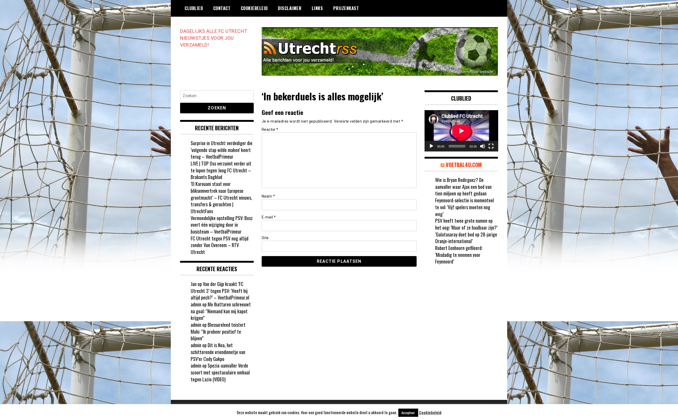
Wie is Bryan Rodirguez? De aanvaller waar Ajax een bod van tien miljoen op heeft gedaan (463, 186)
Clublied (194, 8)
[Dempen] (482, 146)
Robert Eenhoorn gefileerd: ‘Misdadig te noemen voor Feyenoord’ (458, 254)
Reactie (270, 129)
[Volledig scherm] (491, 146)
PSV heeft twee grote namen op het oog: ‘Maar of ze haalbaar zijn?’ (466, 224)
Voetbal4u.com (464, 165)
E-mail (269, 217)
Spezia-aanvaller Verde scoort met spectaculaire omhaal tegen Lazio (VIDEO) (220, 372)
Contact (222, 8)
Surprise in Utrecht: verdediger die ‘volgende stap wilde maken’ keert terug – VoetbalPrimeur (221, 150)
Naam (268, 196)
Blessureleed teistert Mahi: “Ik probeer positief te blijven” (218, 331)
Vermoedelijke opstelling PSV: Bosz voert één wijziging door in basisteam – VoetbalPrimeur (222, 225)
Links (317, 8)
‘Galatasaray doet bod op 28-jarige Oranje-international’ (466, 238)
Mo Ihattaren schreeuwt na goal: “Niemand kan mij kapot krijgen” (221, 311)
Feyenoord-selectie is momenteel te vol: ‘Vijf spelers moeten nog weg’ (464, 207)
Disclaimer (289, 8)
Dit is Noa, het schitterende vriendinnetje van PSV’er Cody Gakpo (218, 352)
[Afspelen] (431, 146)
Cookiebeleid (254, 8)
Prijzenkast (346, 8)
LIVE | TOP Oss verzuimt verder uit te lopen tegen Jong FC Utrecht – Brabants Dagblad (221, 170)
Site (265, 238)
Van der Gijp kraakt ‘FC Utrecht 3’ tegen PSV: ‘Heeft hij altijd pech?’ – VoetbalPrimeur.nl (220, 290)
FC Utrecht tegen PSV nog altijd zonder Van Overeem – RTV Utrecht (219, 245)
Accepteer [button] (408, 412)
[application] (461, 130)
